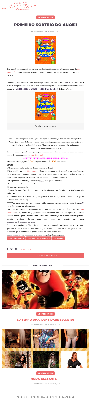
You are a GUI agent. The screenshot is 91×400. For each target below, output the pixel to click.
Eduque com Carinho (39, 238)
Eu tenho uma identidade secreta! (45, 319)
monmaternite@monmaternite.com (21, 222)
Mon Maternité (39, 32)
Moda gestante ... (45, 379)
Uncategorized (45, 17)
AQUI (67, 82)
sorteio (59, 238)
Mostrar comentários (45, 255)
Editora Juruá (17, 238)
